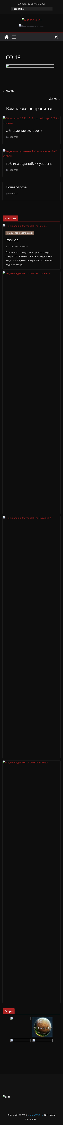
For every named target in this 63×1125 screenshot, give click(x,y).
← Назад (8, 90)
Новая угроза (16, 187)
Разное (12, 240)
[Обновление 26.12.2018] (31, 118)
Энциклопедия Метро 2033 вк (20, 233)
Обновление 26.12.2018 (24, 130)
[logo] (6, 1096)
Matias (25, 246)
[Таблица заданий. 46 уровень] (31, 151)
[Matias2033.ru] (6, 37)
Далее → (54, 98)
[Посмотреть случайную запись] (56, 37)
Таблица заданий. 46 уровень (29, 163)
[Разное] (31, 226)
